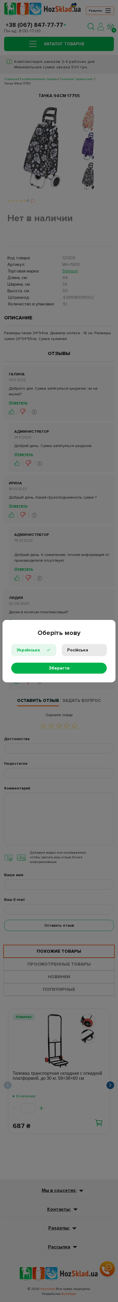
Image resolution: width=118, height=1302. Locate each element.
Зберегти (59, 668)
